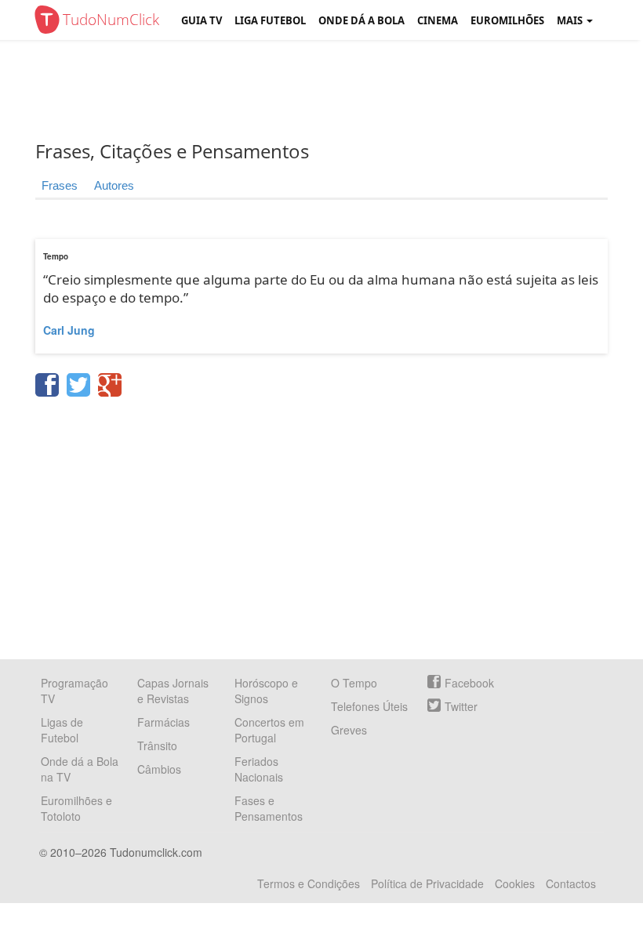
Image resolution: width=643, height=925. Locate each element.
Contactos (571, 883)
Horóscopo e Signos (266, 690)
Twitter (461, 706)
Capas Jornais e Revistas (173, 690)
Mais (571, 20)
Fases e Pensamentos (268, 808)
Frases (60, 185)
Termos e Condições (308, 883)
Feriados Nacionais (258, 769)
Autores (114, 185)
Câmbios (159, 769)
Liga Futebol (270, 20)
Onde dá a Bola (361, 20)
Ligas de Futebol (62, 729)
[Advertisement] (333, 90)
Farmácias (163, 722)
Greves (349, 730)
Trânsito (157, 745)
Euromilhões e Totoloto (76, 808)
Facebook (469, 683)
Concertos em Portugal (269, 729)
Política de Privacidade (427, 883)
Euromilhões (507, 20)
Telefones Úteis (369, 706)
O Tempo (354, 683)
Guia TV (201, 20)
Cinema (437, 20)
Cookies (515, 883)
